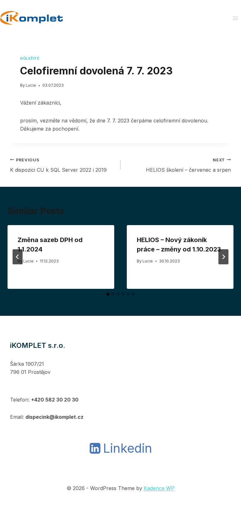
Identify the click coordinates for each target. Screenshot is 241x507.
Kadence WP (159, 488)
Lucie (31, 85)
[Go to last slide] (18, 256)
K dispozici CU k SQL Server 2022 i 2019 (58, 165)
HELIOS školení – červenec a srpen (188, 165)
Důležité (29, 58)
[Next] (223, 256)
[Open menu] (235, 18)
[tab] (108, 294)
